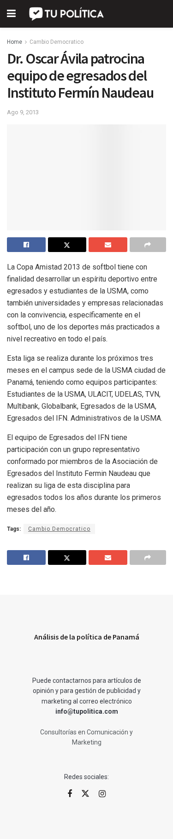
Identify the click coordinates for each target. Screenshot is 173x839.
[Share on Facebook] (26, 244)
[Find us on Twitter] (85, 793)
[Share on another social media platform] (148, 244)
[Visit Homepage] (67, 14)
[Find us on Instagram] (102, 794)
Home (14, 42)
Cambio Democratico (57, 42)
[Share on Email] (108, 244)
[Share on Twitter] (67, 244)
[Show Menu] (11, 14)
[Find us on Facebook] (69, 794)
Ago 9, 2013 (23, 112)
